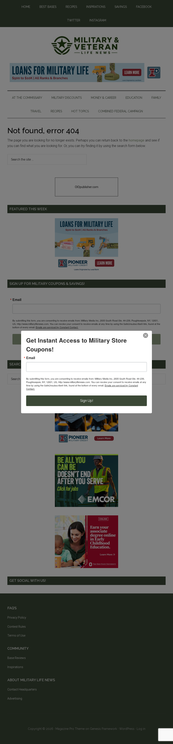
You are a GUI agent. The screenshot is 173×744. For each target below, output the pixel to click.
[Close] (146, 335)
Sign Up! (86, 401)
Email (30, 358)
